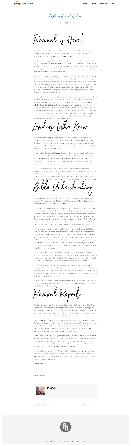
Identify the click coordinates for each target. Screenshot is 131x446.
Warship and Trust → (90, 405)
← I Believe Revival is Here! (43, 405)
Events (94, 3)
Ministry (103, 3)
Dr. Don (70, 23)
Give (114, 3)
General (43, 375)
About (84, 3)
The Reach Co (83, 441)
